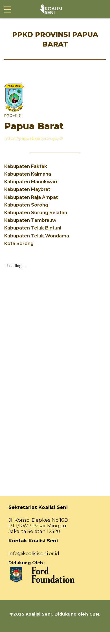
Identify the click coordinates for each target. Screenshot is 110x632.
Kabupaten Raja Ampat (31, 197)
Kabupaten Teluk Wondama (36, 236)
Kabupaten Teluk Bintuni (32, 228)
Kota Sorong (19, 243)
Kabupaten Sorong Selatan (35, 212)
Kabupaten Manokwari (30, 181)
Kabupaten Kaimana (27, 174)
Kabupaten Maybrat (27, 189)
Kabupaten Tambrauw (30, 220)
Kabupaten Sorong (26, 205)
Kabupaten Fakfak (25, 166)
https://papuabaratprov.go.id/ (33, 138)
